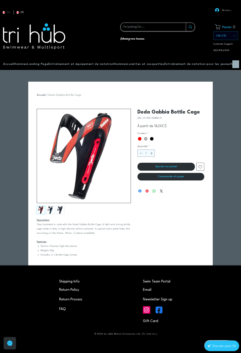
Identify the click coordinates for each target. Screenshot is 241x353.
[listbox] (226, 35)
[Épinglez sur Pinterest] (147, 191)
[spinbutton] (146, 153)
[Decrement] (140, 153)
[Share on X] (161, 191)
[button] (226, 26)
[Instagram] (146, 310)
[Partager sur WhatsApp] (154, 191)
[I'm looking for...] (190, 27)
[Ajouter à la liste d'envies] (200, 167)
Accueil (41, 95)
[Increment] (151, 153)
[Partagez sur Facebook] (140, 191)
